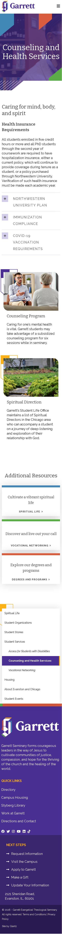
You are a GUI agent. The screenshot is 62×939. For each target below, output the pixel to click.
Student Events (13, 698)
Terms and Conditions (34, 914)
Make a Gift (19, 877)
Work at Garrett (13, 813)
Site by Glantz (9, 926)
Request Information (27, 854)
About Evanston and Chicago (22, 689)
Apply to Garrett (23, 869)
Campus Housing (14, 797)
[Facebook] (3, 831)
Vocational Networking (22, 670)
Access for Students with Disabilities (29, 651)
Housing (9, 679)
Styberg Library (13, 805)
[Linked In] (24, 831)
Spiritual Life (11, 613)
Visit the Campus (24, 862)
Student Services (14, 641)
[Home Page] (58, 6)
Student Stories (13, 632)
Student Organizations (18, 622)
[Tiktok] (29, 831)
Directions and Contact (18, 821)
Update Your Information (30, 885)
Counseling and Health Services (30, 660)
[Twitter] (8, 831)
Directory (8, 790)
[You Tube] (19, 831)
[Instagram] (13, 831)
